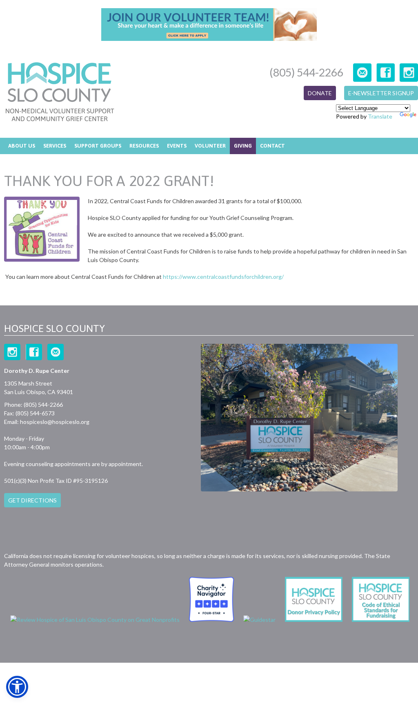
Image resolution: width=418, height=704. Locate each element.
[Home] (59, 93)
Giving (243, 146)
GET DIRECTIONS (32, 500)
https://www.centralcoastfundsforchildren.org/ (223, 276)
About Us (21, 146)
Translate (380, 116)
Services (54, 146)
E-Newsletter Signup (381, 93)
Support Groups (97, 146)
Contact (272, 146)
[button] (17, 687)
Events (177, 146)
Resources (144, 146)
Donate (320, 93)
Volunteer (210, 146)
